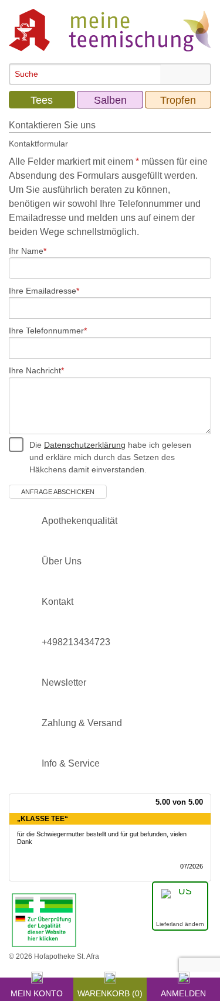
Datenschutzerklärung (85, 445)
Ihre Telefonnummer (46, 330)
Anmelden (183, 992)
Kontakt (57, 602)
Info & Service (71, 763)
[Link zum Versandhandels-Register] (44, 919)
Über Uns (62, 561)
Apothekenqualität (79, 521)
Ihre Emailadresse (42, 290)
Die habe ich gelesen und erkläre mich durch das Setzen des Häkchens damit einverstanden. (110, 457)
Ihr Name (26, 251)
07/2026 (191, 866)
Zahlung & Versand (82, 723)
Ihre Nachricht (35, 370)
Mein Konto (37, 992)
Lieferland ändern (180, 924)
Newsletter (64, 682)
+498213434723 (76, 642)
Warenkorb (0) (110, 992)
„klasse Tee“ (42, 819)
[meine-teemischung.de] (110, 30)
